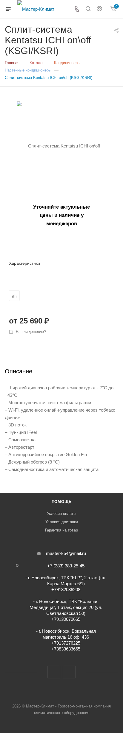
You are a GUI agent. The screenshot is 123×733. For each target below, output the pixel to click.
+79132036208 (65, 589)
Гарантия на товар (61, 530)
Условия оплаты (61, 513)
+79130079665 (65, 619)
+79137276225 (65, 642)
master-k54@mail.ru (66, 553)
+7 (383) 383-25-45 (65, 565)
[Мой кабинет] (99, 9)
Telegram (53, 672)
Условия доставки (61, 522)
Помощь (62, 501)
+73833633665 (65, 648)
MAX (69, 672)
